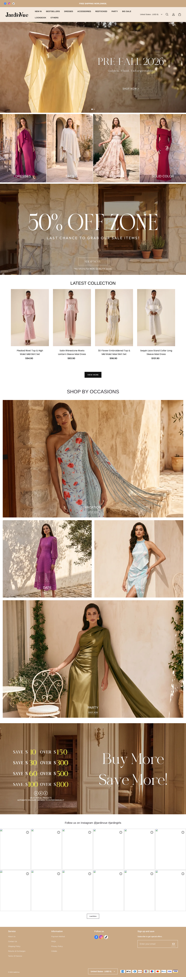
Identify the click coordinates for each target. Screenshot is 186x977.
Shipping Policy (14, 946)
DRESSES (68, 11)
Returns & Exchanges (16, 951)
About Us (12, 936)
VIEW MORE (93, 375)
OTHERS (54, 18)
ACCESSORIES (84, 11)
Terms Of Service (15, 956)
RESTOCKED (101, 11)
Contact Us (12, 941)
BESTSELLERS (53, 11)
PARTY (115, 11)
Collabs (54, 951)
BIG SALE (126, 11)
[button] (167, 14)
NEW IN (38, 11)
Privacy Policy (57, 946)
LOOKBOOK (40, 18)
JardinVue (16, 972)
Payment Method (58, 936)
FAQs (53, 941)
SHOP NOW (93, 512)
